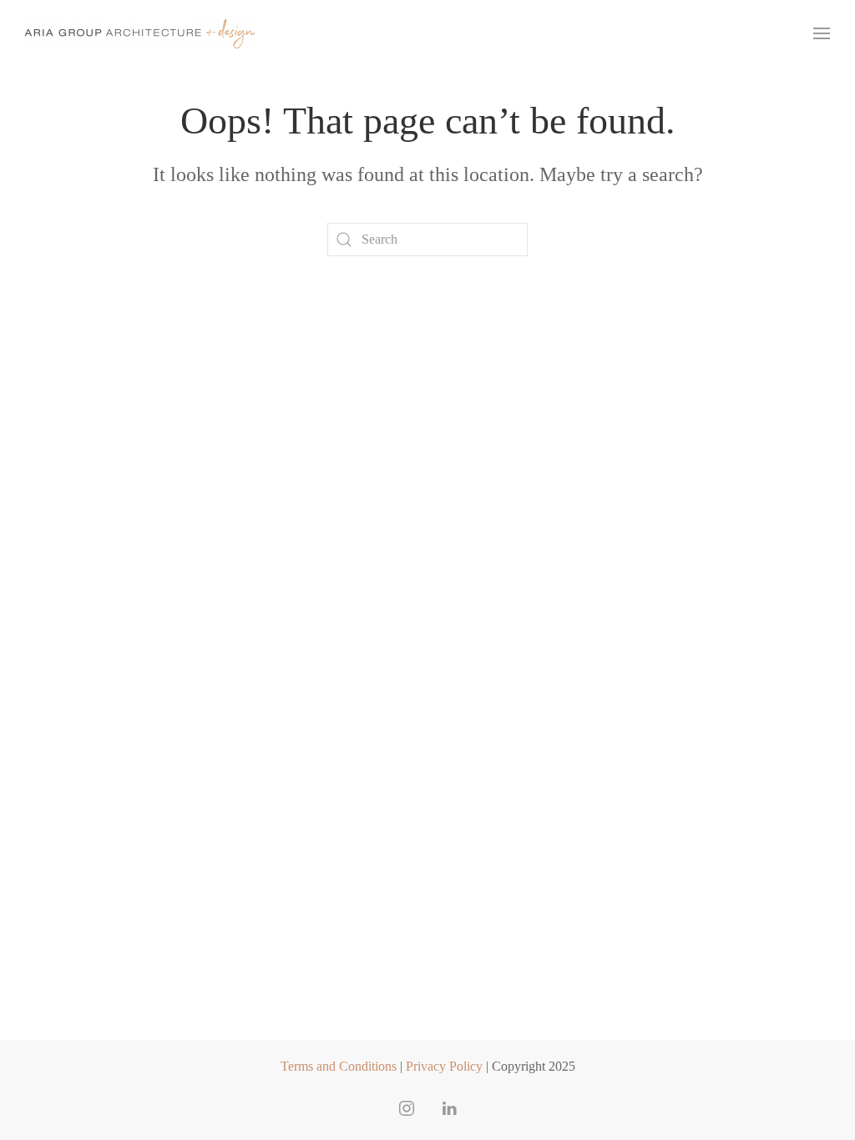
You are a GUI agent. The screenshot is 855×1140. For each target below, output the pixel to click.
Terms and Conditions (339, 1066)
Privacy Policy (444, 1066)
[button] (821, 33)
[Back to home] (140, 33)
